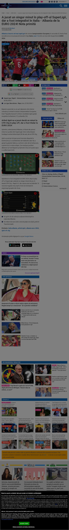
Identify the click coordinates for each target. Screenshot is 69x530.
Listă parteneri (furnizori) (7, 519)
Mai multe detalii (30, 498)
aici (56, 504)
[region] (34, 510)
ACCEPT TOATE (24, 523)
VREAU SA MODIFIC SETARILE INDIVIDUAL (24, 527)
